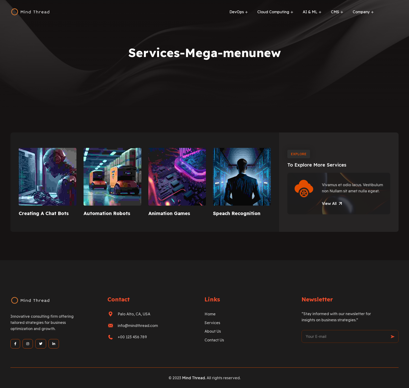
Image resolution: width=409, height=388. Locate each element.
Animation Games (169, 213)
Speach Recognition (236, 213)
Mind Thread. (194, 377)
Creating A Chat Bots (44, 213)
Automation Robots (107, 213)
